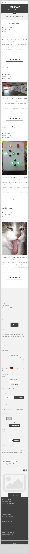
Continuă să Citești (14, 59)
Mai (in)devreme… (8, 208)
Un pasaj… (5, 68)
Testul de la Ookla (14, 425)
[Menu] (14, 13)
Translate (13, 464)
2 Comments (7, 32)
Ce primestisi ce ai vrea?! (15, 324)
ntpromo (14, 7)
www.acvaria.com (14, 384)
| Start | (9, 418)
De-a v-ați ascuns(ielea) (10, 23)
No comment (8, 76)
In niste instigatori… (8, 127)
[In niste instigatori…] (14, 158)
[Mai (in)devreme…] (14, 238)
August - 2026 (14, 355)
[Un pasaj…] (14, 89)
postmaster (7, 29)
